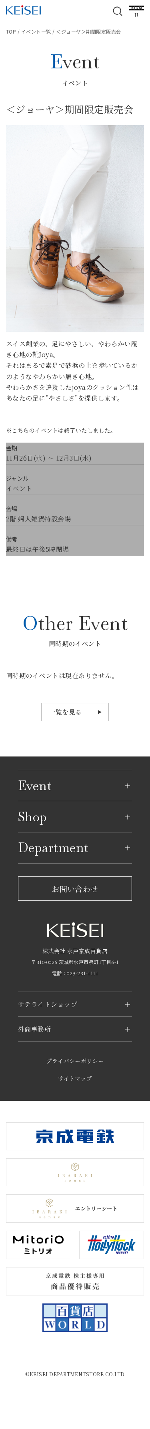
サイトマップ (75, 1078)
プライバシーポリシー (75, 1061)
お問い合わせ (75, 888)
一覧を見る (65, 711)
